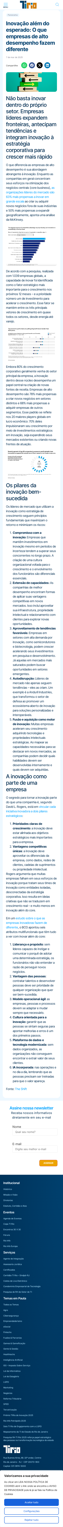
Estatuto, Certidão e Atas (15, 1206)
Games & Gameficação (14, 1343)
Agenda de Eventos (12, 1218)
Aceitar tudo (31, 1502)
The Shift (21, 1089)
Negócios (7, 1393)
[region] (31, 1498)
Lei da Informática (11, 1371)
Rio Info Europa (10, 1246)
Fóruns (6, 1235)
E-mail (16, 1144)
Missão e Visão (10, 1194)
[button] (6, 5)
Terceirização (10, 1409)
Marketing (8, 1387)
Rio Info (6, 1240)
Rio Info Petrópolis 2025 (14, 1421)
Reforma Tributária (12, 1398)
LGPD (6, 1382)
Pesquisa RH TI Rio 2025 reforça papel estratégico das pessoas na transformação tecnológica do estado (28, 1438)
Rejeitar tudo (31, 1519)
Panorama (13, 15)
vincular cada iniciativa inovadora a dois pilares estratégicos (31, 811)
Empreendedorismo (12, 1321)
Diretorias (8, 1200)
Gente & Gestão (10, 1348)
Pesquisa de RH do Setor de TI (17, 1292)
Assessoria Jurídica (12, 1264)
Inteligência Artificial (13, 1360)
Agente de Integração (13, 1258)
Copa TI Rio (8, 1224)
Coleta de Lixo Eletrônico (15, 1281)
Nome (16, 1126)
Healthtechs (9, 1354)
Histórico (7, 1189)
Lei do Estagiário (11, 1376)
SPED (6, 1404)
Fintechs (7, 1332)
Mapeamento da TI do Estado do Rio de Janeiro (25, 1431)
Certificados (9, 1270)
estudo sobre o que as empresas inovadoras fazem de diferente (26, 922)
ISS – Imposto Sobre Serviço (16, 1365)
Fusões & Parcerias (12, 1338)
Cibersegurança (11, 1315)
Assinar (48, 1163)
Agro (5, 1310)
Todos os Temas (11, 1304)
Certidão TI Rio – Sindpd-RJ (16, 1275)
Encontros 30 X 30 (12, 1229)
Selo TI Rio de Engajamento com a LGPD (22, 1426)
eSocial (6, 1326)
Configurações (31, 1511)
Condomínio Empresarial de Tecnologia (21, 1286)
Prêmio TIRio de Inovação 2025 (18, 1415)
